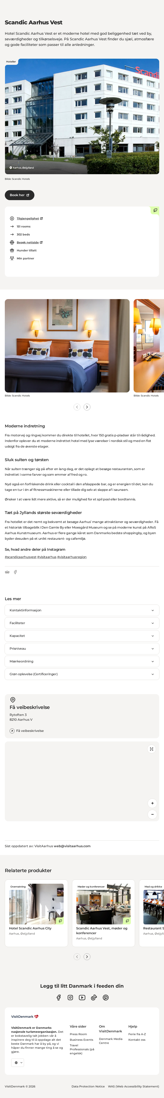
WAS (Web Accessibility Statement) (133, 1086)
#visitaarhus (46, 557)
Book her (17, 195)
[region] (82, 781)
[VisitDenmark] (25, 1017)
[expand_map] (151, 749)
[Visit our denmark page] (58, 997)
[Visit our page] (70, 997)
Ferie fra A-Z (137, 1034)
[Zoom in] (152, 803)
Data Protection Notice (88, 1086)
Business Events (81, 1040)
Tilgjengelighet (28, 218)
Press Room (78, 1034)
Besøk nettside (28, 242)
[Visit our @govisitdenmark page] (93, 997)
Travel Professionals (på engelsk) (82, 1049)
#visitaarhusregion (72, 557)
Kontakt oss (136, 1040)
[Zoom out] (152, 814)
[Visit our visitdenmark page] (82, 997)
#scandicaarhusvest (20, 557)
